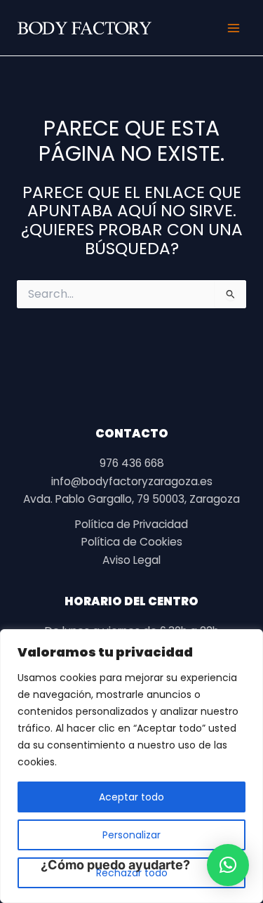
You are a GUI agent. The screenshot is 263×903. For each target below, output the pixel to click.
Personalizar (131, 835)
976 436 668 (132, 463)
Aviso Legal (131, 560)
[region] (131, 766)
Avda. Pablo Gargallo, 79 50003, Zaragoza (131, 499)
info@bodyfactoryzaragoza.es (132, 481)
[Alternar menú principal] (234, 28)
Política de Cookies (131, 541)
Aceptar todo (131, 797)
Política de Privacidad (131, 524)
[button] (228, 865)
